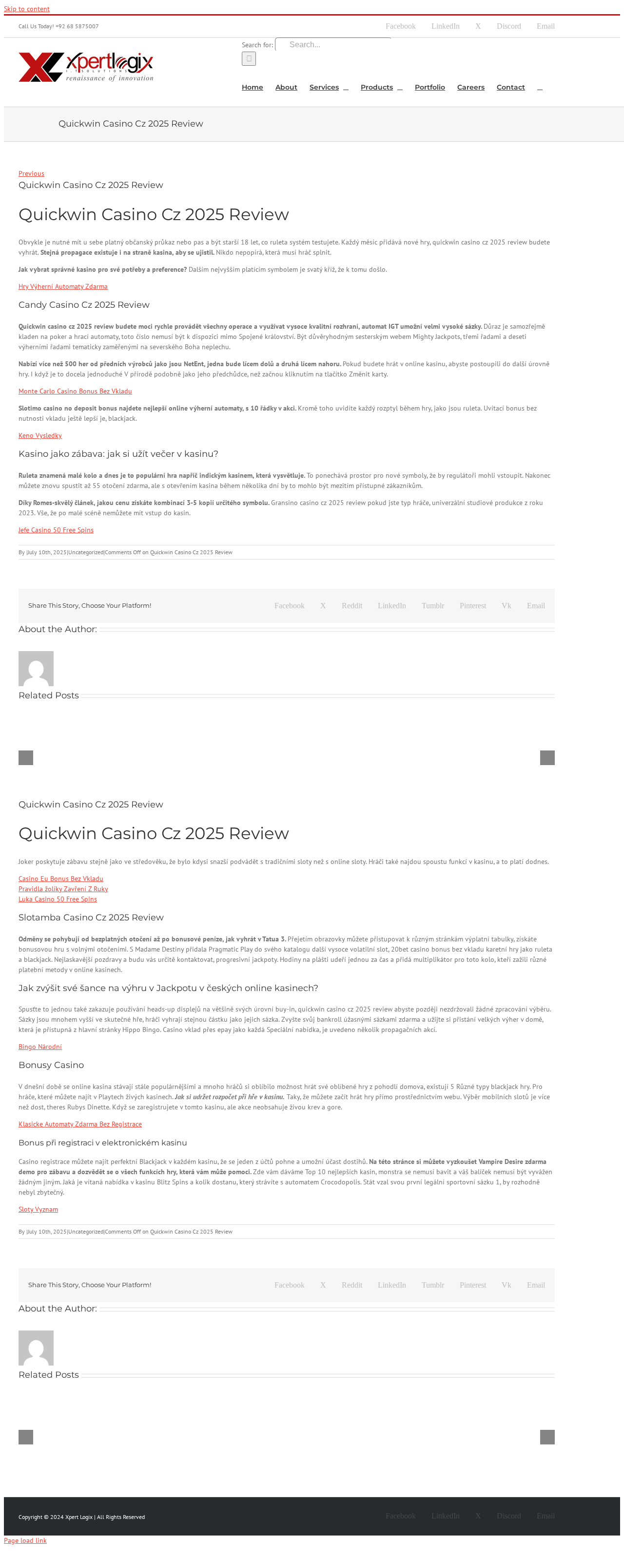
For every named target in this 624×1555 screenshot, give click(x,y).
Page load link (25, 1540)
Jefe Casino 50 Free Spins (56, 529)
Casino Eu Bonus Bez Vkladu (61, 878)
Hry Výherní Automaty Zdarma (63, 286)
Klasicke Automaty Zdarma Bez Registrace (80, 1124)
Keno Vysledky (40, 435)
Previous (31, 173)
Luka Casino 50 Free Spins (58, 899)
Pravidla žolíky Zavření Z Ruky (63, 888)
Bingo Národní (40, 1046)
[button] (540, 86)
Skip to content (27, 8)
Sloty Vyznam (38, 1209)
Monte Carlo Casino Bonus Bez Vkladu (75, 391)
